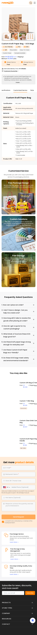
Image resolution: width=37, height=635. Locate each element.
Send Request (18, 517)
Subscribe (30, 593)
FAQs (32, 90)
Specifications (5, 90)
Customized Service (20, 90)
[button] (18, 304)
